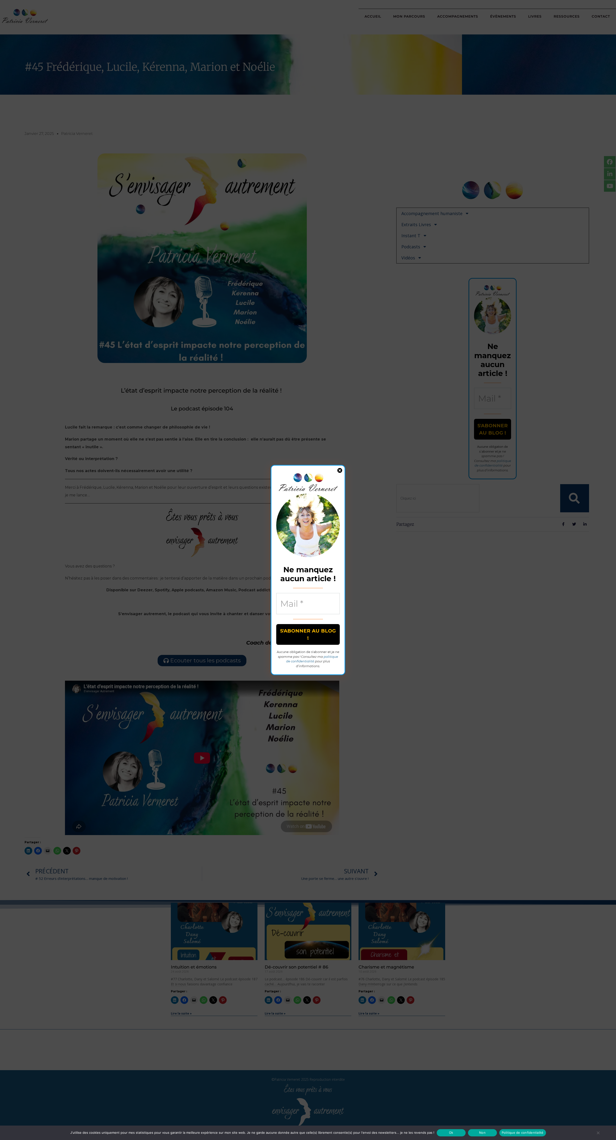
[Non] (598, 1132)
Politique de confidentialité (523, 1132)
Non (482, 1132)
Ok (451, 1132)
